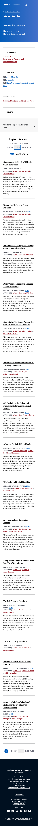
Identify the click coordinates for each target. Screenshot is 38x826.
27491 (27, 486)
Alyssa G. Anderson (20, 450)
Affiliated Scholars (12, 11)
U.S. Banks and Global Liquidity (16, 482)
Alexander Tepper (28, 671)
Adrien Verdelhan (11, 673)
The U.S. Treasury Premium (15, 601)
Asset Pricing (8, 56)
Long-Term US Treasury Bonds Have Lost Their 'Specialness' (18, 561)
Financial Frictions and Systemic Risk (18, 101)
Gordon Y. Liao (8, 491)
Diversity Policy (19, 801)
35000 (29, 212)
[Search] (26, 5)
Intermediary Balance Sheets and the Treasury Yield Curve (18, 364)
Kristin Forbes (27, 331)
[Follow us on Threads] (21, 811)
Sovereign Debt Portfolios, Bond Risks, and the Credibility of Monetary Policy (16, 705)
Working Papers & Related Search (15, 126)
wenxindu (10, 80)
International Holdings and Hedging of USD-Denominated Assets (18, 247)
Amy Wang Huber (16, 531)
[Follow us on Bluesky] (17, 811)
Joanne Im (25, 569)
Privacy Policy (19, 803)
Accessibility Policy (19, 799)
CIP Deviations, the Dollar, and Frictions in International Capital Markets (17, 406)
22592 (11, 714)
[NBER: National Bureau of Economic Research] (12, 5)
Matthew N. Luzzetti (10, 333)
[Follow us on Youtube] (29, 811)
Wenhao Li (14, 374)
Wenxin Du (17, 171)
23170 (32, 668)
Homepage (19, 794)
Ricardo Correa (18, 488)
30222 (27, 369)
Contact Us (19, 777)
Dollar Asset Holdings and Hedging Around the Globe (18, 285)
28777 (27, 412)
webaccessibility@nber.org (19, 787)
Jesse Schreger (8, 173)
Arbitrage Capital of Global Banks (17, 444)
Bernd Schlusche (13, 453)
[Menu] (32, 5)
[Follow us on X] (8, 811)
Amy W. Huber (28, 255)
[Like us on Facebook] (25, 811)
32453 (27, 290)
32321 (28, 329)
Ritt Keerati (26, 171)
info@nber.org (19, 785)
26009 (27, 527)
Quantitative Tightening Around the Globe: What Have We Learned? (18, 323)
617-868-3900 (19, 783)
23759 (11, 607)
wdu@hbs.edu (12, 77)
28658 (28, 448)
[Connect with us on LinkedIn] (12, 811)
